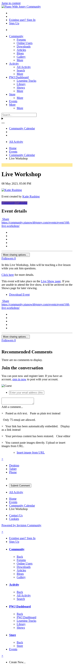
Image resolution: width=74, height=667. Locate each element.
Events (13, 101)
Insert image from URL (31, 452)
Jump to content (11, 3)
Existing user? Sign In (22, 19)
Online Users (24, 43)
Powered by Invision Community (21, 525)
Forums (21, 39)
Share (5, 219)
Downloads (24, 46)
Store (12, 94)
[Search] (3, 123)
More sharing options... (15, 254)
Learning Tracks (26, 80)
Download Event (19, 294)
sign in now (19, 379)
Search (21, 70)
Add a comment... (12, 406)
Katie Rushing (31, 196)
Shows (21, 87)
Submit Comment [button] (20, 485)
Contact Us (16, 515)
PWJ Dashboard (19, 77)
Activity (14, 63)
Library (21, 84)
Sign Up (14, 23)
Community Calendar (14, 203)
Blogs (20, 53)
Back (20, 556)
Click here (8, 274)
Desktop (14, 465)
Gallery (21, 56)
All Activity (24, 67)
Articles (21, 50)
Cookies (14, 518)
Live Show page (51, 281)
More (20, 60)
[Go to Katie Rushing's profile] (12, 190)
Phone (13, 472)
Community (16, 36)
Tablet (13, 468)
